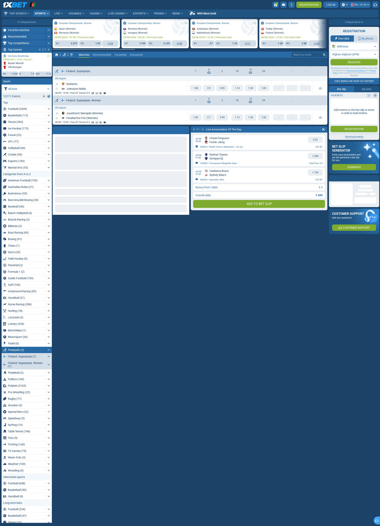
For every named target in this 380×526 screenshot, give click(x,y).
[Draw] (100, 93)
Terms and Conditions (356, 78)
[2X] (264, 88)
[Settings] (344, 5)
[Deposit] (291, 5)
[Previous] (39, 49)
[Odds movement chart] (96, 93)
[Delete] (185, 129)
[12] (250, 88)
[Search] (324, 54)
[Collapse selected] (44, 96)
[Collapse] (48, 350)
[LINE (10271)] (56, 55)
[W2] (222, 88)
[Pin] (56, 84)
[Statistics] (92, 93)
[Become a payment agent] (283, 5)
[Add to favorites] (48, 56)
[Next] (48, 49)
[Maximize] (48, 30)
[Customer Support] (375, 5)
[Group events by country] (48, 96)
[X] (209, 88)
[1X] (237, 88)
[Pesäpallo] (64, 55)
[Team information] (104, 93)
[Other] (323, 62)
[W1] (195, 88)
